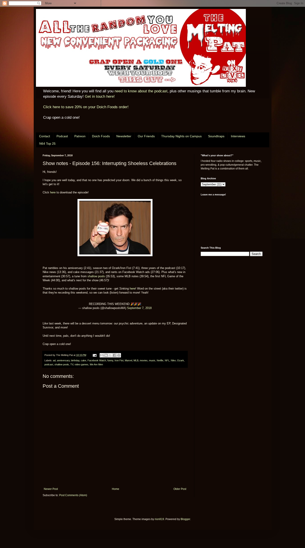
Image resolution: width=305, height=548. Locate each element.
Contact (44, 136)
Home (115, 489)
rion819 (159, 519)
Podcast (62, 136)
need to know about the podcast (141, 91)
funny (110, 360)
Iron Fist (119, 360)
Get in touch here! (100, 96)
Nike (173, 360)
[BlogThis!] (106, 355)
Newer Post (51, 489)
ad (54, 360)
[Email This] (102, 355)
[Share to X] (110, 355)
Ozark (180, 360)
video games (81, 364)
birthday (75, 360)
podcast (48, 364)
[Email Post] (94, 355)
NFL (167, 360)
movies (144, 360)
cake (83, 360)
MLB (136, 360)
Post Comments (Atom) (73, 495)
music (152, 360)
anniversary (63, 360)
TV (71, 364)
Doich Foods (101, 136)
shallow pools (96, 276)
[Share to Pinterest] (119, 355)
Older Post (179, 489)
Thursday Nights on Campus (181, 136)
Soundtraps (216, 136)
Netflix (160, 360)
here (53, 192)
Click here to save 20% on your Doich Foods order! (86, 107)
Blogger (185, 519)
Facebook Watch (97, 360)
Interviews (238, 136)
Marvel (128, 360)
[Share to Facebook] (114, 355)
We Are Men (96, 364)
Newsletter (123, 136)
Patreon (80, 136)
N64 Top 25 (47, 143)
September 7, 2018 (139, 308)
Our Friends (146, 136)
